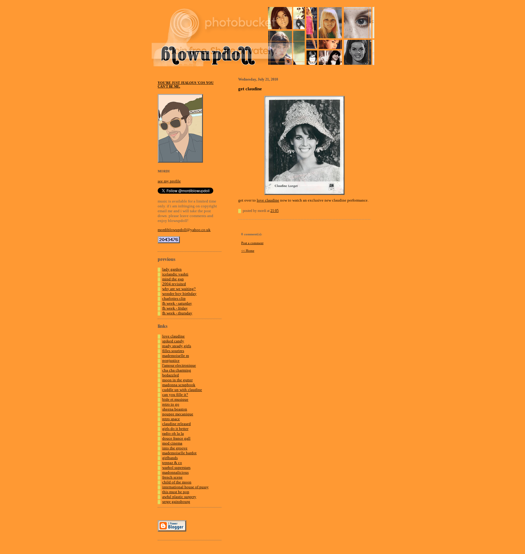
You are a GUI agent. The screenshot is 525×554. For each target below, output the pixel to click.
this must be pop (175, 492)
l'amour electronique (179, 365)
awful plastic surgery (179, 496)
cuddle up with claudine (182, 389)
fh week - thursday (177, 313)
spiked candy (173, 341)
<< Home (247, 250)
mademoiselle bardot (179, 453)
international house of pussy (185, 487)
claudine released (176, 423)
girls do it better (175, 428)
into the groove (174, 448)
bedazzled (170, 375)
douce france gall (176, 438)
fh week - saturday (177, 303)
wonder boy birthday (179, 293)
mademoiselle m (175, 355)
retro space (171, 419)
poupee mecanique (177, 414)
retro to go (170, 404)
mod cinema (172, 443)
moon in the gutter (177, 380)
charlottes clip (174, 298)
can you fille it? (175, 394)
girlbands (170, 457)
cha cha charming (176, 370)
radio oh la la (173, 433)
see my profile (169, 181)
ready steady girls (176, 346)
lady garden (172, 269)
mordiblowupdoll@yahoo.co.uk (184, 229)
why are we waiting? (179, 288)
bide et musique (175, 399)
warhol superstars (176, 467)
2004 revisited (174, 284)
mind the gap (173, 279)
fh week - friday (175, 308)
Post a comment (252, 243)
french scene (172, 477)
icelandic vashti (175, 274)
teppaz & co (172, 462)
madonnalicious (175, 472)
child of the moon (176, 482)
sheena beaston (174, 409)
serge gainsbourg (176, 501)
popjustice (171, 360)
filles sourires (173, 350)
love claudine (173, 336)
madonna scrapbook (178, 385)
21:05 (274, 211)
